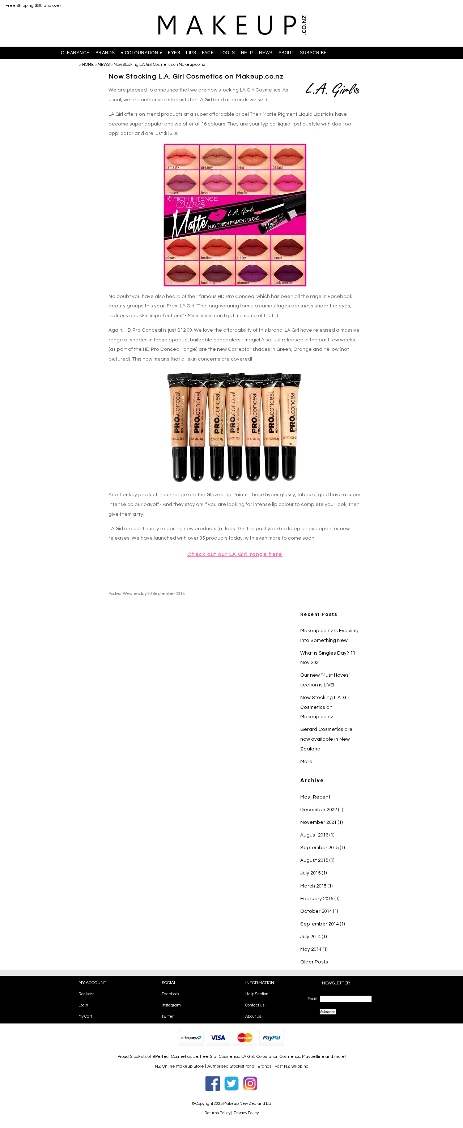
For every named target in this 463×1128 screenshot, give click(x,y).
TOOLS (227, 52)
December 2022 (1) (321, 809)
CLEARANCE (75, 52)
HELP (247, 52)
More (306, 761)
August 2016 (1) (317, 835)
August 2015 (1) (317, 860)
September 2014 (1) (322, 924)
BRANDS (105, 52)
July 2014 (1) (313, 936)
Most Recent (315, 797)
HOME (88, 65)
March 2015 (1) (316, 886)
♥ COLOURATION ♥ (141, 52)
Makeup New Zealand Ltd (247, 1104)
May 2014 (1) (314, 949)
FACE (208, 52)
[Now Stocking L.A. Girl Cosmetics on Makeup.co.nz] (333, 97)
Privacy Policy (246, 1113)
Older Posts (314, 962)
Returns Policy (217, 1113)
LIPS (191, 52)
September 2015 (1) (322, 847)
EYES (174, 52)
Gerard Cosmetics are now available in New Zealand (326, 739)
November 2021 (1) (321, 822)
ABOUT (286, 52)
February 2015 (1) (320, 898)
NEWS (266, 52)
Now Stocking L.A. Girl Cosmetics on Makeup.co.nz (159, 65)
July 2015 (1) (313, 873)
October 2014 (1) (319, 911)
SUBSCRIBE (313, 52)
